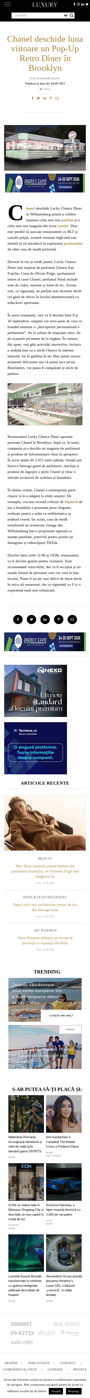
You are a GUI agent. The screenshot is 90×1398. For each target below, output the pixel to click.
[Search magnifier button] (72, 15)
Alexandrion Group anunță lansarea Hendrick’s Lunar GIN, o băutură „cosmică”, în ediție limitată (64, 1285)
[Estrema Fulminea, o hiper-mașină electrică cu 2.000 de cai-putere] (64, 1182)
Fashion (18, 1010)
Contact (68, 1363)
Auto (49, 1220)
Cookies (55, 1369)
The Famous (53, 1156)
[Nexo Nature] (35, 715)
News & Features (38, 897)
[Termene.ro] (35, 772)
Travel (60, 897)
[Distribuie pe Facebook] (32, 98)
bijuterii (71, 502)
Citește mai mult (61, 1015)
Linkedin (83, 4)
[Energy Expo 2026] (45, 182)
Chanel (30, 208)
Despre (11, 1363)
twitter (87, 4)
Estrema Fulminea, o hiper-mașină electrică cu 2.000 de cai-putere (63, 1209)
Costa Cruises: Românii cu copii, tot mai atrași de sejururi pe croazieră (43, 1055)
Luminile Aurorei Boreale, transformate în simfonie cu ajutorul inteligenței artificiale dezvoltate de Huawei (25, 1285)
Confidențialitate (20, 1369)
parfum (67, 220)
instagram (78, 4)
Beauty (45, 858)
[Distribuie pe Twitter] (38, 98)
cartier (63, 226)
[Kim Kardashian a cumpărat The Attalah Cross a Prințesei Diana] (64, 1114)
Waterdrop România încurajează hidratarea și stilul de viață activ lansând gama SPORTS (25, 1144)
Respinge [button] (73, 1391)
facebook (74, 4)
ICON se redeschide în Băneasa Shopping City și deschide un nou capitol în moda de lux (26, 1212)
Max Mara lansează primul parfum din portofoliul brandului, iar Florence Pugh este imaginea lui (45, 871)
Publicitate (39, 1363)
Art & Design (45, 930)
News (47, 89)
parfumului (73, 243)
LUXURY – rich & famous (45, 5)
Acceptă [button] (55, 1391)
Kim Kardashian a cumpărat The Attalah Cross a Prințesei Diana (62, 1141)
